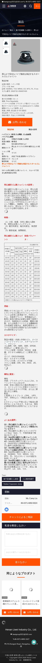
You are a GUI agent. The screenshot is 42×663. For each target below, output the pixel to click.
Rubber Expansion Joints (13, 484)
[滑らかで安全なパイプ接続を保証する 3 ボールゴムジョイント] (25, 55)
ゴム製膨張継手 (28, 479)
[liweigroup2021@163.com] (34, 642)
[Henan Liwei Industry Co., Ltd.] (11, 6)
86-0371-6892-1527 (32, 2)
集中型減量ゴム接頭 (23, 30)
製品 (11, 30)
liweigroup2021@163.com (13, 2)
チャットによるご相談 (38, 6)
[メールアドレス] (6, 509)
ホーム (4, 30)
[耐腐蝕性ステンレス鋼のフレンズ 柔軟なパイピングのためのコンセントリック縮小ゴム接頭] (10, 589)
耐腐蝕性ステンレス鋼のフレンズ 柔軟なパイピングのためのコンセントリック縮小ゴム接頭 (10, 602)
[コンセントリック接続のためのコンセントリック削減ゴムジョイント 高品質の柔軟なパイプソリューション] (30, 589)
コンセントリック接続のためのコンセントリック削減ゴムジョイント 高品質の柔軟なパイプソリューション (30, 602)
